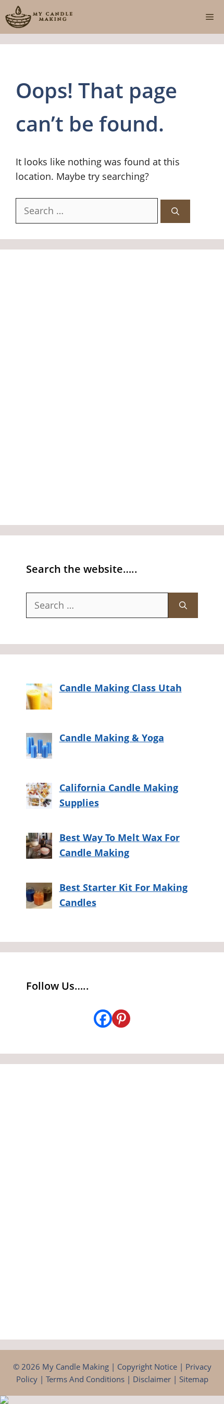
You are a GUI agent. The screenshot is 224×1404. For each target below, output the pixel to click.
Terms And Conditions (85, 1379)
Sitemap (193, 1379)
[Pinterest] (121, 1018)
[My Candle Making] (39, 17)
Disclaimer (152, 1379)
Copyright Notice (147, 1366)
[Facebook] (103, 1018)
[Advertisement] (112, 387)
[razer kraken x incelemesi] (112, 1400)
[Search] (175, 211)
